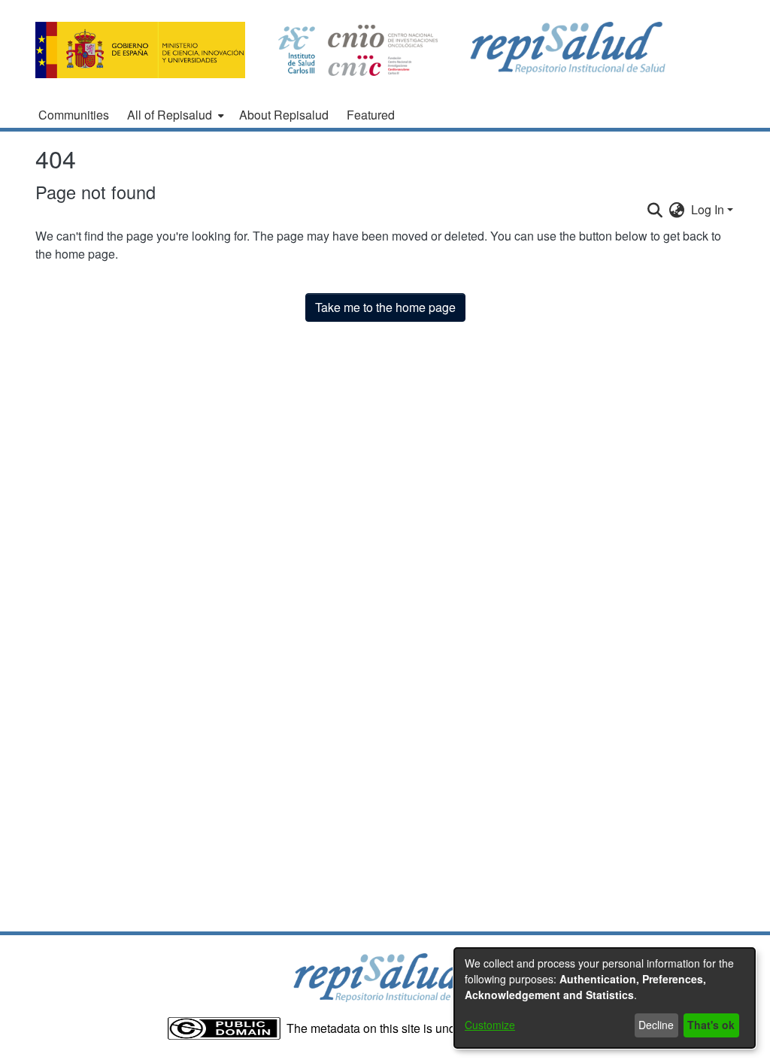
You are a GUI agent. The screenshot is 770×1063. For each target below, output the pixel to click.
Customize (490, 1024)
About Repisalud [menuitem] (284, 114)
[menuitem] (174, 115)
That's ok (711, 1024)
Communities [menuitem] (73, 114)
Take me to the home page (385, 307)
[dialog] (604, 998)
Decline (656, 1024)
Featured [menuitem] (371, 114)
